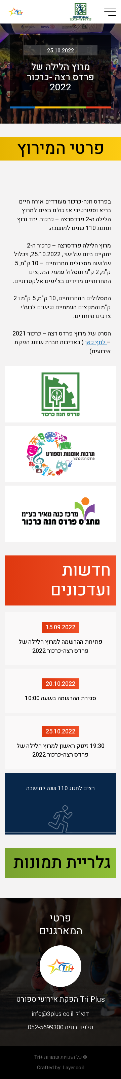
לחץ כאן (96, 342)
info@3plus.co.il (52, 1014)
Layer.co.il (73, 1067)
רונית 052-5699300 (52, 1027)
